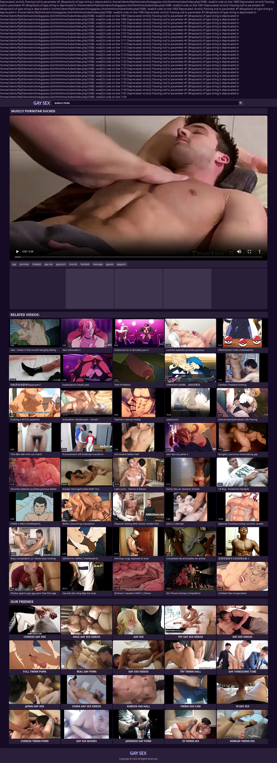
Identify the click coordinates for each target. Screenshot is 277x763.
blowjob (37, 264)
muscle (73, 264)
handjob (84, 264)
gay (14, 264)
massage (98, 264)
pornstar (24, 264)
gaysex (109, 264)
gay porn (61, 264)
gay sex (49, 264)
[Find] (241, 103)
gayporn (121, 264)
